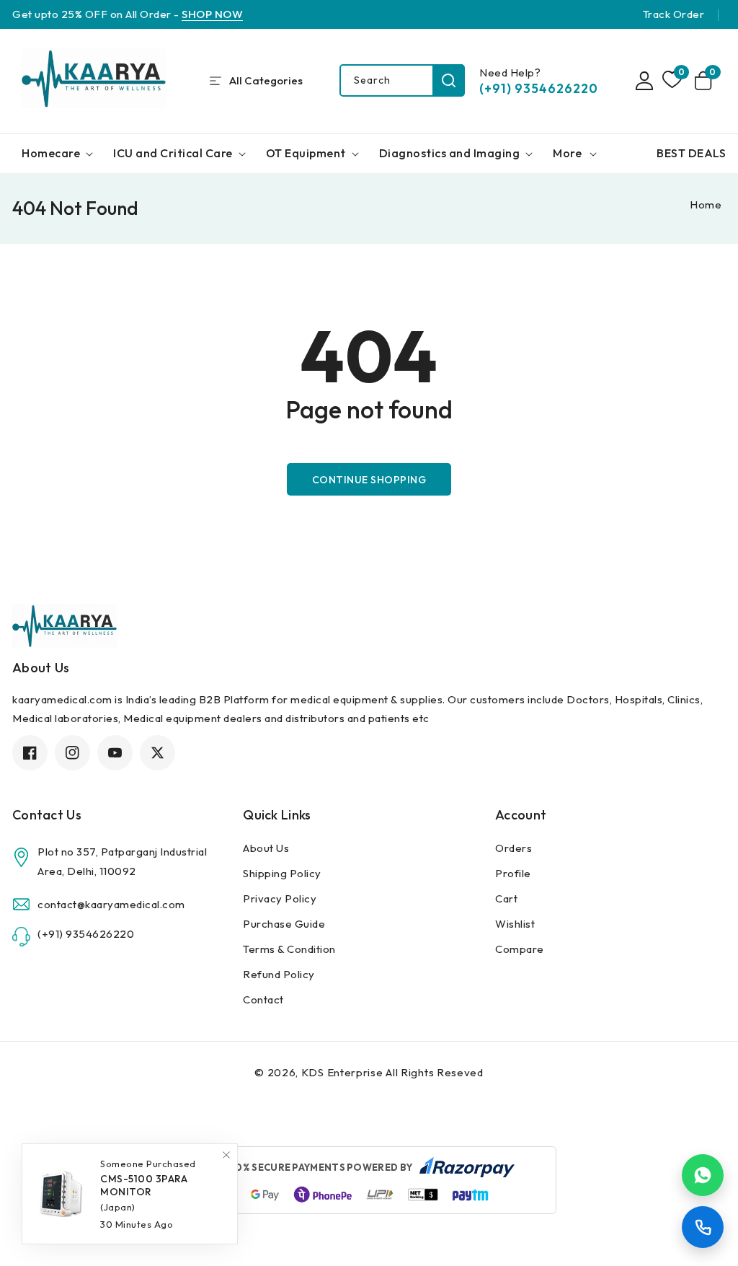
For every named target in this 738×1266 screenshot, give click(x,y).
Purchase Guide (284, 924)
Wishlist (515, 924)
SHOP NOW (212, 14)
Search (448, 80)
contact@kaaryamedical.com (111, 904)
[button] (705, 81)
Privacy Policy (279, 898)
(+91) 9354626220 (538, 88)
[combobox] (401, 80)
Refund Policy (279, 974)
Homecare (51, 153)
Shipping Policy (282, 873)
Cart (506, 898)
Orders (513, 848)
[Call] (703, 1227)
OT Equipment (306, 153)
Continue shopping (369, 479)
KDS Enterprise (342, 1072)
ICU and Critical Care (173, 153)
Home (705, 204)
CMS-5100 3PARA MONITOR (143, 1173)
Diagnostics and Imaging (449, 153)
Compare (519, 949)
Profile (513, 873)
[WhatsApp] (703, 1175)
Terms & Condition (289, 949)
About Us (266, 848)
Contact (263, 999)
